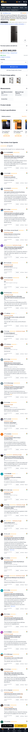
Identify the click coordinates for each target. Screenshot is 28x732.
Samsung (8, 7)
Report (26, 167)
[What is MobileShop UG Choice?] (8, 22)
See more (12, 549)
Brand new (12, 19)
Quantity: (3, 59)
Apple (3, 7)
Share (23, 167)
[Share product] (25, 40)
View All (23, 116)
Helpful (17, 167)
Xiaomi (21, 7)
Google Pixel (15, 7)
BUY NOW (20, 725)
